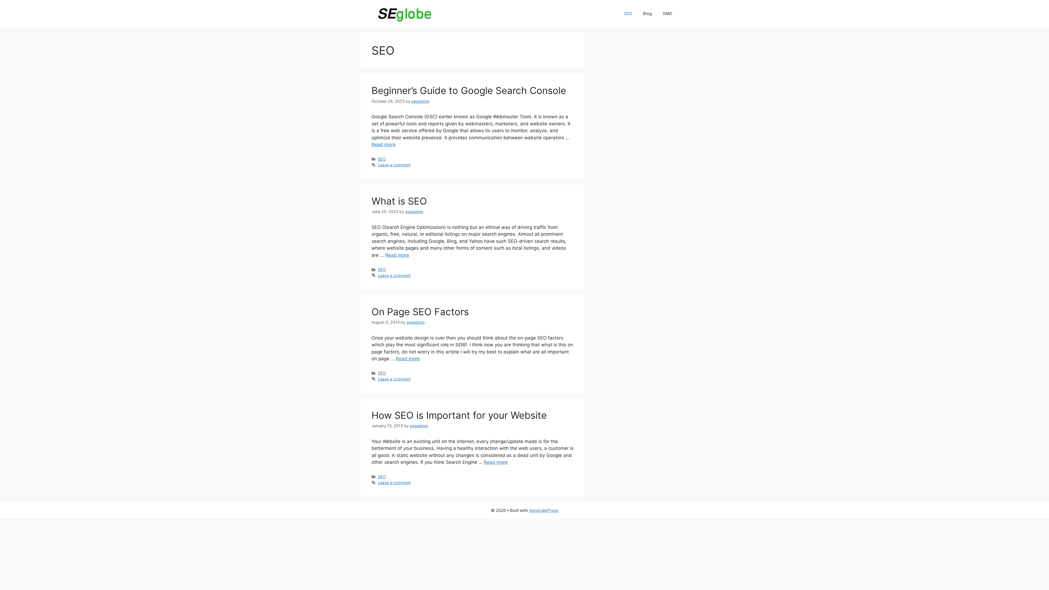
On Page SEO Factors (420, 311)
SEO (628, 13)
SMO (667, 13)
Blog (647, 13)
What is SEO (399, 201)
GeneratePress (543, 510)
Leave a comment (394, 165)
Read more (384, 144)
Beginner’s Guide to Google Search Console (469, 90)
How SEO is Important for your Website (459, 415)
